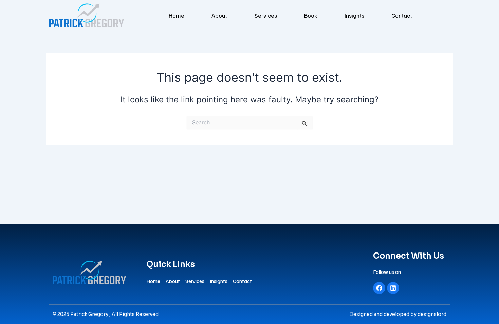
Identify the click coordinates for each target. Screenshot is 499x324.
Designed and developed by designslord (397, 314)
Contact (401, 15)
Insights (354, 15)
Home (176, 15)
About (219, 15)
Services (265, 15)
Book (310, 15)
